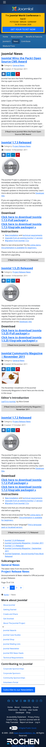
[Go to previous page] (8, 588)
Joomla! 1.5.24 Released (15, 540)
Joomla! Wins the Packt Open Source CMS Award (21, 59)
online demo (35, 245)
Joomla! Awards (9, 630)
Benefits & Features (34, 36)
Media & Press (9, 46)
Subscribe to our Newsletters (18, 689)
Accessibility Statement (16, 717)
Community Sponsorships (14, 678)
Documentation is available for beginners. (19, 247)
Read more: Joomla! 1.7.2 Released (23, 532)
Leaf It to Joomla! (8, 401)
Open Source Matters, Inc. (25, 733)
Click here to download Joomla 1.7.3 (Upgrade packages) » (21, 225)
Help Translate (12, 722)
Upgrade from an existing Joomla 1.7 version (24, 238)
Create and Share (10, 614)
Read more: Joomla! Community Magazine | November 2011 (23, 408)
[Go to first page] (3, 588)
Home (5, 36)
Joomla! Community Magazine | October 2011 (24, 543)
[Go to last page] (21, 588)
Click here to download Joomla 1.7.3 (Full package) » (21, 218)
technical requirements (32, 235)
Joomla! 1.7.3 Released (16, 142)
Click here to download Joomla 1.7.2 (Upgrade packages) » (21, 488)
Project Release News (22, 146)
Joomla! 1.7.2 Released (16, 417)
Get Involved (8, 618)
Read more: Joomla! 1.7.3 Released (23, 260)
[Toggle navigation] (4, 2)
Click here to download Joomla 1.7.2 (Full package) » (21, 481)
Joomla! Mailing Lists (11, 644)
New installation (12, 235)
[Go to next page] (17, 588)
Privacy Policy (33, 717)
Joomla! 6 (6, 41)
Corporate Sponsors (11, 673)
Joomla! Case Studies (12, 635)
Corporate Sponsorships (13, 669)
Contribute (25, 41)
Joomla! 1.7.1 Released (14, 545)
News (16, 41)
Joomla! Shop (8, 639)
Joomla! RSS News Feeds (13, 653)
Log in (37, 722)
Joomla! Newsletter (11, 648)
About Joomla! (17, 36)
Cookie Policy (12, 719)
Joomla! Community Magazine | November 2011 (22, 354)
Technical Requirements (13, 657)
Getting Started (9, 609)
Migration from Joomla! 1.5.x (17, 240)
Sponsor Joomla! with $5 (29, 719)
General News (18, 65)
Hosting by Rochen (23, 745)
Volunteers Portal (10, 682)
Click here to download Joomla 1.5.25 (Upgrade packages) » (21, 339)
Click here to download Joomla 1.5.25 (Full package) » (21, 332)
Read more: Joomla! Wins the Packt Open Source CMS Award (23, 132)
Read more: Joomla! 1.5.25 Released (23, 345)
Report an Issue (26, 722)
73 (12, 587)
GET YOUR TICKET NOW (23, 29)
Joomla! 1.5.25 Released (17, 268)
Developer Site (25, 321)
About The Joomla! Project (14, 623)
